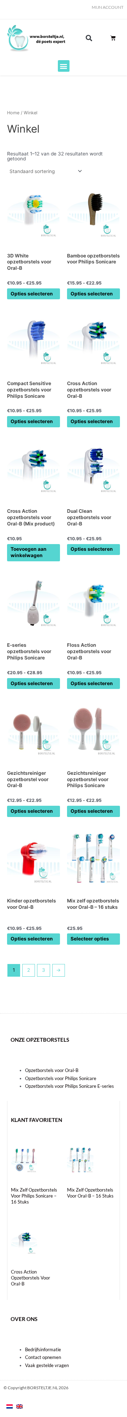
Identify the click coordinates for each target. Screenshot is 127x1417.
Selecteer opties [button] (90, 939)
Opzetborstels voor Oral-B (51, 1070)
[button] (89, 38)
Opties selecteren (32, 293)
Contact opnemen (43, 1357)
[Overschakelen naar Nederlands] (9, 1406)
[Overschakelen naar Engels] (19, 1406)
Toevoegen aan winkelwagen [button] (29, 552)
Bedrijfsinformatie (43, 1349)
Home (13, 112)
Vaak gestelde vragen (47, 1365)
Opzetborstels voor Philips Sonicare (60, 1078)
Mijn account (107, 7)
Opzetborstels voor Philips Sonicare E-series (69, 1086)
